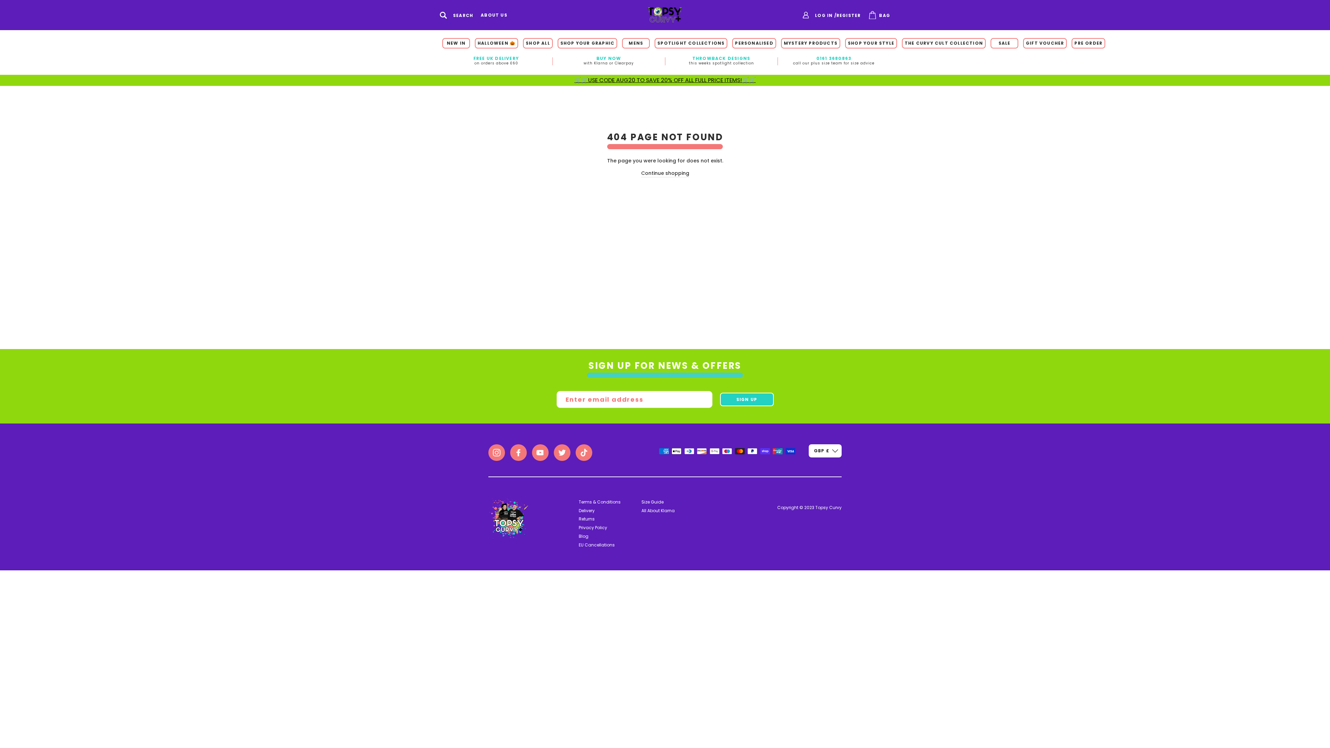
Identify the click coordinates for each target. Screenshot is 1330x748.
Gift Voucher (1045, 43)
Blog (583, 536)
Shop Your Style (871, 43)
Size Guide (652, 502)
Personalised (754, 43)
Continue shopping (665, 173)
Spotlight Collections (691, 43)
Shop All (538, 43)
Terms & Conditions (600, 502)
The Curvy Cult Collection (944, 43)
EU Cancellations (597, 545)
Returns (587, 519)
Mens (636, 43)
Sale (1005, 43)
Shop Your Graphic (587, 43)
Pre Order (1088, 43)
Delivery (587, 511)
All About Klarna (658, 511)
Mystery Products (810, 43)
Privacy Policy (593, 528)
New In (456, 43)
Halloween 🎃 (496, 43)
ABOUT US (494, 15)
